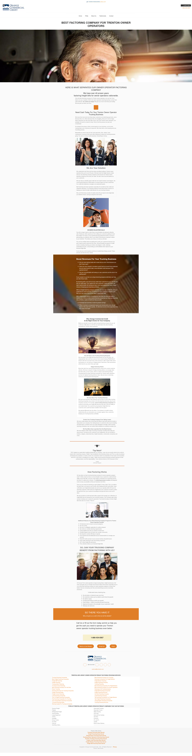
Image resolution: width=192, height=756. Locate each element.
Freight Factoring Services (101, 692)
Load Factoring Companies (58, 695)
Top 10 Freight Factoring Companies (61, 697)
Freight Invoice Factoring (58, 694)
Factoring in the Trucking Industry (103, 689)
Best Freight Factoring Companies (60, 679)
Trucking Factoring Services (101, 702)
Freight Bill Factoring (57, 680)
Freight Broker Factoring (100, 680)
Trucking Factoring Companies (59, 677)
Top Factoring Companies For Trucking (61, 699)
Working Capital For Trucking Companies (62, 704)
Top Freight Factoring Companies (103, 699)
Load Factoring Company (101, 695)
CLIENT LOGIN (186, 5)
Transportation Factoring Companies (103, 700)
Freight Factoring (56, 682)
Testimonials (102, 16)
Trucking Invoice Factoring (58, 685)
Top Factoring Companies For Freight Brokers (106, 697)
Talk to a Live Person (85, 646)
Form (113, 646)
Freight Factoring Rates (57, 692)
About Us (93, 16)
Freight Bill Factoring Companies (102, 690)
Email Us (101, 646)
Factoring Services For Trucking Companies (63, 690)
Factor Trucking (56, 689)
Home (80, 16)
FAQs (86, 16)
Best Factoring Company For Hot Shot (61, 687)
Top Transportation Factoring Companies (62, 700)
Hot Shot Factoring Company (102, 694)
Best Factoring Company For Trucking (104, 677)
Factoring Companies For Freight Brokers (105, 679)
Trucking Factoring (99, 684)
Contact (111, 16)
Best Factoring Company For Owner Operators (106, 687)
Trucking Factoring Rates (58, 702)
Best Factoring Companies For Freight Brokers (106, 685)
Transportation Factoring (58, 684)
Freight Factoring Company (101, 682)
